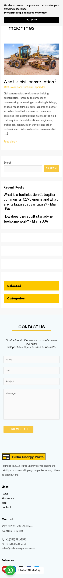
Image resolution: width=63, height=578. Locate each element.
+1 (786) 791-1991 (15, 540)
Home (5, 494)
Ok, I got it (31, 20)
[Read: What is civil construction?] (31, 59)
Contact (6, 507)
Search (7, 163)
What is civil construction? (30, 81)
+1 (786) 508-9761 (15, 544)
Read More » (10, 141)
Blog (4, 503)
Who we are (8, 498)
